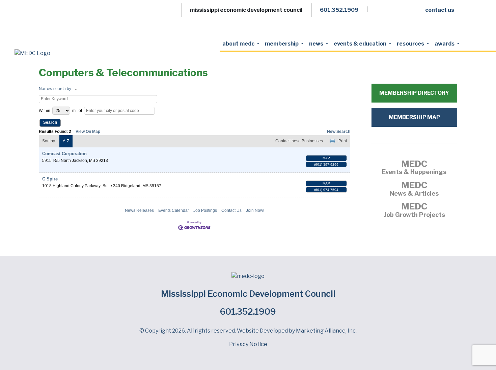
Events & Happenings (414, 168)
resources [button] (411, 43)
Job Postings (205, 210)
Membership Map (414, 117)
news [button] (316, 43)
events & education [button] (360, 43)
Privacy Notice (248, 344)
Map (326, 158)
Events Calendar (173, 210)
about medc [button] (238, 43)
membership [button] (282, 43)
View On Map (88, 131)
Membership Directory (414, 93)
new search (338, 131)
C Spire (50, 178)
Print (342, 141)
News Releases (139, 210)
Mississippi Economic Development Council (248, 294)
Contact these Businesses (299, 141)
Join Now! (255, 210)
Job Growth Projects (414, 211)
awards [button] (445, 43)
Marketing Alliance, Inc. (326, 331)
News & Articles (414, 189)
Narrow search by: (55, 88)
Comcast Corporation (64, 153)
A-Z (66, 141)
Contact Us (231, 210)
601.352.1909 (248, 312)
